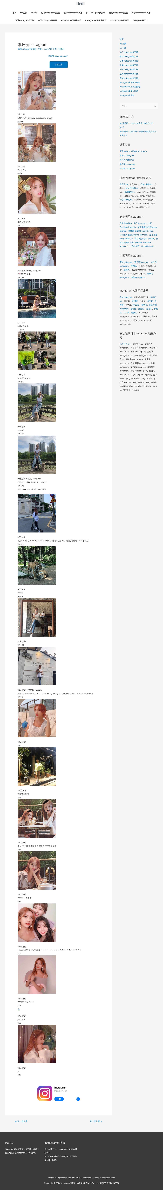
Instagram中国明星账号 (71, 20)
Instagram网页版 (140, 20)
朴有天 (126, 312)
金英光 (141, 308)
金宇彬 (150, 301)
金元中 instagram (127, 168)
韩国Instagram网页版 (141, 12)
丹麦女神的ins (146, 184)
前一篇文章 (21, 1121)
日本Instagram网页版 (95, 12)
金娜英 (135, 301)
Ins (49, 1177)
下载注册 (58, 64)
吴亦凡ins (124, 184)
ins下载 (34, 12)
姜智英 (144, 305)
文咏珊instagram (138, 277)
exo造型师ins (132, 188)
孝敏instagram (126, 297)
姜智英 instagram (127, 164)
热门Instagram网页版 (50, 12)
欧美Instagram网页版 (118, 12)
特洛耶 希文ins (126, 199)
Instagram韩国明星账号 (95, 20)
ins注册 (23, 12)
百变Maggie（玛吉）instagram (133, 151)
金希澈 (133, 308)
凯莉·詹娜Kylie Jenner (144, 238)
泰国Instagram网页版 (47, 20)
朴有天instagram (127, 160)
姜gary (136, 305)
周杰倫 (134, 266)
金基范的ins (129, 192)
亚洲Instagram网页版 (24, 20)
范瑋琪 (126, 270)
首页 (14, 12)
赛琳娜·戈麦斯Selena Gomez (140, 231)
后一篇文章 (96, 1121)
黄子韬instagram (141, 262)
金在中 (149, 308)
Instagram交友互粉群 (119, 20)
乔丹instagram (140, 223)
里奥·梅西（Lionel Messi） (143, 246)
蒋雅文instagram (127, 155)
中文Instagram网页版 (73, 12)
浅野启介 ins (125, 344)
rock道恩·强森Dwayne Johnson (133, 235)
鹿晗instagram (126, 262)
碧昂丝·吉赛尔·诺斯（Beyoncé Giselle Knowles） (139, 242)
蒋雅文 (134, 312)
